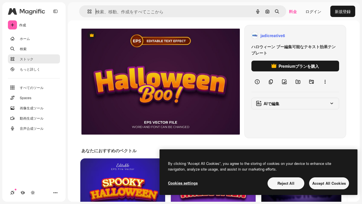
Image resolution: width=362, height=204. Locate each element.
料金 (293, 11)
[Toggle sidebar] (55, 11)
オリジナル (120, 36)
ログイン (313, 11)
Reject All (285, 183)
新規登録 (343, 11)
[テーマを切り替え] (32, 192)
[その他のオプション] (325, 81)
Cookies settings (183, 183)
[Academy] (22, 192)
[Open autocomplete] (87, 11)
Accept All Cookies (329, 183)
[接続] (12, 192)
